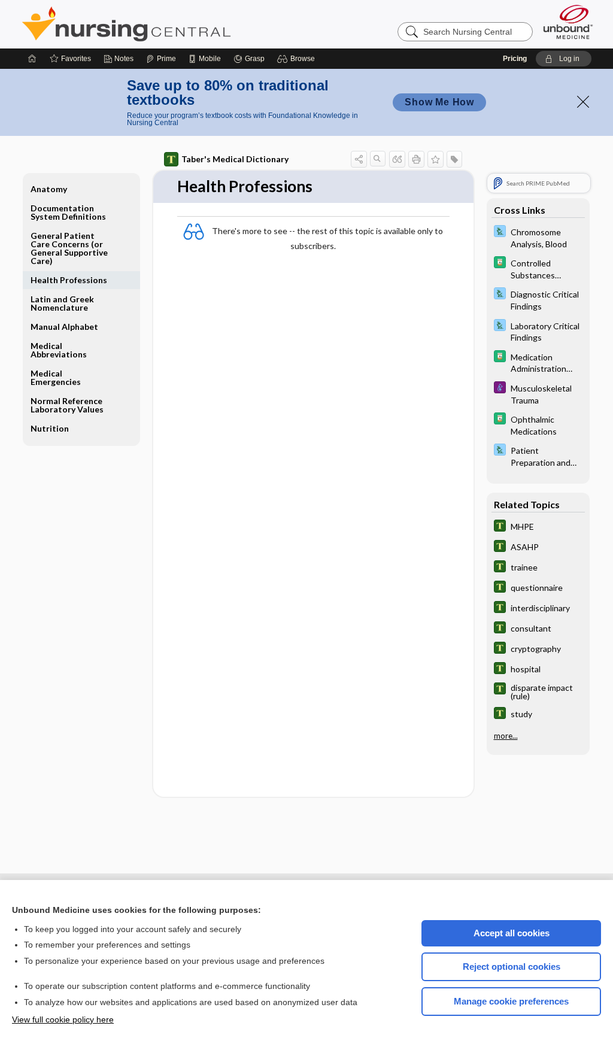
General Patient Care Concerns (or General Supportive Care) (69, 248)
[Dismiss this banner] (583, 102)
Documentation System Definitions (68, 212)
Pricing (515, 58)
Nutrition (50, 428)
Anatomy (49, 189)
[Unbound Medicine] (568, 22)
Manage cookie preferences (511, 1001)
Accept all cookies (512, 933)
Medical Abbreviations (59, 350)
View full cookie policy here (63, 1019)
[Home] (32, 58)
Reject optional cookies (511, 966)
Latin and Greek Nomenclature (62, 303)
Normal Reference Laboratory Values (67, 405)
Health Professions (69, 280)
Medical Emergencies (56, 377)
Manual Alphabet (64, 326)
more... (506, 736)
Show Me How (439, 102)
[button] (297, 58)
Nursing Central (171, 24)
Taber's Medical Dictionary (235, 159)
